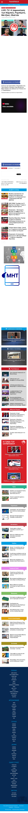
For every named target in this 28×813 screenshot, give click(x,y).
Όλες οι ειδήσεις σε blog (14, 4)
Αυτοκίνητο (14, 524)
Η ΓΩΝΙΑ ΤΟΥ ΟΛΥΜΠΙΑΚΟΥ (10, 7)
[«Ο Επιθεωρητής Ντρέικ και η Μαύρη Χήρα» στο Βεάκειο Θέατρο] (5, 386)
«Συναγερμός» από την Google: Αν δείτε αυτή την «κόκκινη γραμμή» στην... (17, 511)
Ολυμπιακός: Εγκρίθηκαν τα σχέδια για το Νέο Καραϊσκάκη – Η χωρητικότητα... (18, 428)
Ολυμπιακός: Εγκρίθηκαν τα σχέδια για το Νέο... (14, 481)
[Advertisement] (14, 128)
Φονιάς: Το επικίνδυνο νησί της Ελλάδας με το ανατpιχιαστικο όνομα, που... (17, 549)
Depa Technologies (20, 809)
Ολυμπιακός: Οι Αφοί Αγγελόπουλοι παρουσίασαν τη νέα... (14, 455)
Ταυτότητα (21, 805)
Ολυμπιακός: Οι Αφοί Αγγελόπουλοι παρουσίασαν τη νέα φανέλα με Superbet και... (17, 415)
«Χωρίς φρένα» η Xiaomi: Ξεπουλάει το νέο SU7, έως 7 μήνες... (16, 530)
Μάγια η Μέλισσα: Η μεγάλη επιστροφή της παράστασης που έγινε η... (17, 586)
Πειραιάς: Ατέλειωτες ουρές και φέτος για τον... (14, 360)
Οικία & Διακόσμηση (14, 618)
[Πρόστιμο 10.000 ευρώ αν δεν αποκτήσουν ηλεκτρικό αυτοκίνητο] (5, 536)
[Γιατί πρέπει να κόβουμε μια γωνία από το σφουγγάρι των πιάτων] (5, 599)
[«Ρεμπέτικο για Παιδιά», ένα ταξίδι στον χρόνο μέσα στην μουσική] (5, 574)
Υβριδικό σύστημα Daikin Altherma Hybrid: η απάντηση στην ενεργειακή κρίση (18, 636)
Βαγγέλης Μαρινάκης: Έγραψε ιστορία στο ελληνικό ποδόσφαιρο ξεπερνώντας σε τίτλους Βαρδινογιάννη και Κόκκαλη (17, 221)
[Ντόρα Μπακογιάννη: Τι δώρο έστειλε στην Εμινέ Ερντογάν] (5, 611)
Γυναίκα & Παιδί (14, 568)
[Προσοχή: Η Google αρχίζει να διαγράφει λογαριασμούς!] (5, 517)
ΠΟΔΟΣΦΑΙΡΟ (17, 168)
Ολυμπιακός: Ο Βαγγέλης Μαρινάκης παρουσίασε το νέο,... (14, 468)
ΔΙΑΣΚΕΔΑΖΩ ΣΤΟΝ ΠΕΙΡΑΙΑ (15, 329)
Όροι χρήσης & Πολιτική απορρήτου (10, 805)
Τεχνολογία (14, 505)
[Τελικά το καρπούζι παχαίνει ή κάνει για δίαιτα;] (5, 498)
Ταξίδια (14, 543)
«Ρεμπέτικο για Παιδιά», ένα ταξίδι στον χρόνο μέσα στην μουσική (16, 574)
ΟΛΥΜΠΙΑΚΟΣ (10, 168)
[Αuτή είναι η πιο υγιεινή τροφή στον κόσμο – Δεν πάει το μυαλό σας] (5, 649)
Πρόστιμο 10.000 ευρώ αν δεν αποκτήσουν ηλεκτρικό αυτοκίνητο (16, 536)
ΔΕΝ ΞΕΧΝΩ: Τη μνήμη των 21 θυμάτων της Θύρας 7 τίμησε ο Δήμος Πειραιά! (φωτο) (17, 205)
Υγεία (14, 486)
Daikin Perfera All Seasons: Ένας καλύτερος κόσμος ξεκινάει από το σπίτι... (17, 624)
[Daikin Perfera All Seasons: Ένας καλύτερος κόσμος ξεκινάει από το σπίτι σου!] (5, 624)
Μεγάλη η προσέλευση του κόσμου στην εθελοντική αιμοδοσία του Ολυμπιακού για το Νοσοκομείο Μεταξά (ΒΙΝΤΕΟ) (17, 197)
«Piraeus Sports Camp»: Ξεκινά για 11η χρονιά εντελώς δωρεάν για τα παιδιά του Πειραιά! (18, 229)
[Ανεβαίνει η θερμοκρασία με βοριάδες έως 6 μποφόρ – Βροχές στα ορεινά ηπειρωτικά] (5, 405)
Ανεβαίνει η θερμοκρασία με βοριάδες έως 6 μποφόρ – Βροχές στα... (17, 405)
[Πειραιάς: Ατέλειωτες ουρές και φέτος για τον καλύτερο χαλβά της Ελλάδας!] (14, 355)
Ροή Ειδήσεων (15, 369)
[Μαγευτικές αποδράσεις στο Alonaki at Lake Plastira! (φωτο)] (5, 561)
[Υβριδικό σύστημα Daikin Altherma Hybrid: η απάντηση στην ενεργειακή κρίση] (5, 636)
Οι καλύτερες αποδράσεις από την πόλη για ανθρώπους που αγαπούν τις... (18, 555)
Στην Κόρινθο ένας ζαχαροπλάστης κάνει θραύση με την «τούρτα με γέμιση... (17, 605)
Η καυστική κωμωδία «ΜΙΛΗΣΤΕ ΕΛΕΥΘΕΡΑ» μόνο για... (14, 341)
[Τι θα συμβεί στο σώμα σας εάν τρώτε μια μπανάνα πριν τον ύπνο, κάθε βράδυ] (5, 655)
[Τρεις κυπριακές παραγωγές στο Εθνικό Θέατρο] (5, 374)
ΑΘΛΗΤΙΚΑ (3, 7)
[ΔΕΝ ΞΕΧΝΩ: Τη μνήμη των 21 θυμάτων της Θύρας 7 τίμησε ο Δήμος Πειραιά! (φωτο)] (4, 205)
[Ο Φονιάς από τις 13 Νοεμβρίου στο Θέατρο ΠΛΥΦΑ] (5, 380)
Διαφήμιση (11, 807)
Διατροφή (14, 643)
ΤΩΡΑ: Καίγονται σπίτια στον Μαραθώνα (21, 182)
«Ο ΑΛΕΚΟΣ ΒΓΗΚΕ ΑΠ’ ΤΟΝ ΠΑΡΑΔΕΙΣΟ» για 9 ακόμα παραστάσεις (16, 392)
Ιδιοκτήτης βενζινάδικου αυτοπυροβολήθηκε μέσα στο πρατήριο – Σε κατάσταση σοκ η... (17, 399)
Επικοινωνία (16, 807)
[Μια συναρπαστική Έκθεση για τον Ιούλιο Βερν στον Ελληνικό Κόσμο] (5, 580)
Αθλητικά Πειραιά (15, 409)
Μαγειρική (14, 593)
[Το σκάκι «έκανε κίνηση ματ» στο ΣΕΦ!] (5, 434)
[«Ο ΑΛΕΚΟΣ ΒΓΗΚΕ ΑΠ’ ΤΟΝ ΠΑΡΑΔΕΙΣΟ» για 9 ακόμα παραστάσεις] (5, 393)
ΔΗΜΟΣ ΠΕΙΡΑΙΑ (4, 198)
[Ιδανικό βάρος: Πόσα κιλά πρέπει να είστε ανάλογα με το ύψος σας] (5, 661)
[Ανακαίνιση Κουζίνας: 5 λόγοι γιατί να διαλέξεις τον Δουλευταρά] (5, 630)
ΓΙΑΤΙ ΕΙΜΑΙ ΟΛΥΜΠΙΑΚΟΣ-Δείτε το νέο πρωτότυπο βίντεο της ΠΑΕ (7, 183)
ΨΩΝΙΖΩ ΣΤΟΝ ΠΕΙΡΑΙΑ (15, 349)
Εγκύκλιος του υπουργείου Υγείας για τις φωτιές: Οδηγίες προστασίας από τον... (18, 492)
